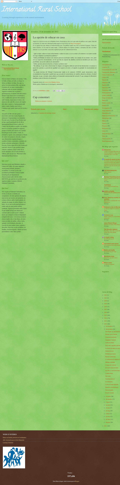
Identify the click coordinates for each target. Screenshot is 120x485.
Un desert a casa (108, 215)
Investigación (105, 108)
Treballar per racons (110, 354)
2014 (105, 318)
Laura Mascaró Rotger (110, 223)
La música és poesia (109, 264)
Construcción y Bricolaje (108, 72)
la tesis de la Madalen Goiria (52, 82)
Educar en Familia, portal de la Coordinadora (14, 437)
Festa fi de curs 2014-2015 (110, 258)
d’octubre (108, 396)
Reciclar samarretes (110, 357)
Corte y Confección (107, 75)
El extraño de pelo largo (110, 251)
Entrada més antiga (91, 109)
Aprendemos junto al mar (111, 244)
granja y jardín (106, 95)
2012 (105, 324)
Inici (64, 109)
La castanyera (108, 381)
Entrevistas (105, 87)
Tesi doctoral (106, 51)
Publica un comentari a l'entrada (43, 101)
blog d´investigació (76, 43)
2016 (105, 312)
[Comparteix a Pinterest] (64, 91)
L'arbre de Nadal (109, 343)
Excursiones (105, 90)
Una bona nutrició (110, 379)
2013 (105, 321)
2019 (105, 304)
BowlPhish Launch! (109, 239)
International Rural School (36, 10)
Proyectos (104, 126)
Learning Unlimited (8, 443)
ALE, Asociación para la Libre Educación (13, 440)
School (104, 131)
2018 (105, 306)
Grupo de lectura (106, 98)
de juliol (108, 405)
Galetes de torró (109, 351)
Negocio (104, 123)
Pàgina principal (106, 42)
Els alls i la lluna (109, 393)
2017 (105, 309)
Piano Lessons (108, 263)
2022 (105, 295)
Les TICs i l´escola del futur (112, 370)
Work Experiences (107, 141)
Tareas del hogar (106, 133)
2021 (105, 298)
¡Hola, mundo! (107, 172)
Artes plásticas (106, 64)
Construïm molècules (110, 337)
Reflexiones (105, 128)
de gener (108, 422)
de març (108, 416)
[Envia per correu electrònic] (57, 91)
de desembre (109, 326)
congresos (104, 67)
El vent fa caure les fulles (111, 368)
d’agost (108, 402)
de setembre (109, 399)
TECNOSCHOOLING (110, 170)
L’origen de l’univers (110, 365)
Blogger (77, 481)
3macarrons (107, 150)
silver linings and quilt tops (111, 186)
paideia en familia (109, 191)
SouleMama (107, 185)
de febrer (108, 419)
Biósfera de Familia (109, 250)
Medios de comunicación (108, 116)
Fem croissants (109, 390)
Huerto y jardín (106, 103)
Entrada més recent (38, 109)
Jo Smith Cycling (109, 237)
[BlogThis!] (59, 91)
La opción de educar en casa (112, 348)
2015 (105, 315)
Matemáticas (105, 113)
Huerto (104, 100)
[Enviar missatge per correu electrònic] (53, 90)
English (104, 85)
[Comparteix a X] (61, 91)
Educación (105, 82)
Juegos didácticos (106, 110)
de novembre (109, 329)
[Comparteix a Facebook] (62, 91)
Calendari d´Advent (110, 340)
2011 (105, 426)
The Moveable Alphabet (110, 229)
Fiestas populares (106, 93)
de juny (108, 408)
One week (108, 376)
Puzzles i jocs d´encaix (111, 334)
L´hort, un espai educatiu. (111, 384)
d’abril (108, 413)
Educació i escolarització (111, 387)
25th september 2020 (9, 69)
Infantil (104, 105)
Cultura (104, 77)
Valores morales (106, 139)
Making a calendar (110, 362)
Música (104, 121)
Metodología (105, 118)
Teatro (103, 136)
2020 (105, 301)
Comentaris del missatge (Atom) (47, 113)
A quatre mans (109, 373)
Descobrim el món (109, 256)
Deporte (104, 80)
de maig (108, 411)
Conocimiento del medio (108, 70)
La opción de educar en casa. (112, 159)
